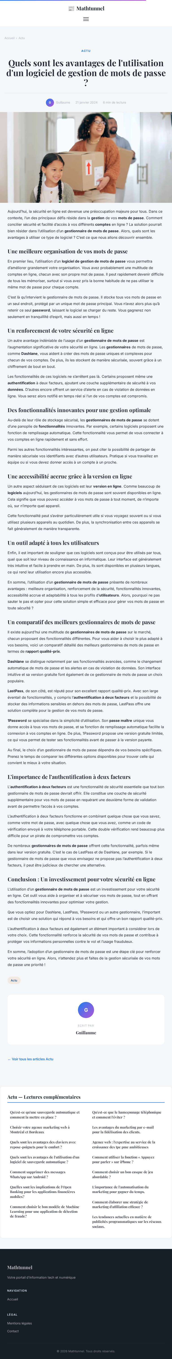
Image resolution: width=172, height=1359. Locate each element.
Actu (22, 38)
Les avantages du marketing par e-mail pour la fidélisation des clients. (123, 1129)
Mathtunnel (86, 8)
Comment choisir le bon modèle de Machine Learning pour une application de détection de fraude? (44, 1211)
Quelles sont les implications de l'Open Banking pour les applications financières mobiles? (42, 1192)
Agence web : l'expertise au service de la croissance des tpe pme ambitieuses (123, 1144)
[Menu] (86, 19)
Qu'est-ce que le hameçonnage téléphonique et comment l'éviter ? (126, 1114)
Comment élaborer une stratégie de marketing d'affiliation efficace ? (120, 1204)
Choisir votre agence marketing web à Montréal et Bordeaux (40, 1129)
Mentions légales (19, 1323)
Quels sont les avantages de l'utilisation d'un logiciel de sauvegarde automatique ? (44, 1159)
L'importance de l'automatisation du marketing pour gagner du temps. (120, 1189)
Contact (13, 1331)
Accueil (9, 38)
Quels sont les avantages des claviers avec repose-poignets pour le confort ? (43, 1144)
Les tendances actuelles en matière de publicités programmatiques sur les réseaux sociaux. (126, 1222)
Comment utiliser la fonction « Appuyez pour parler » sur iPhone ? (123, 1159)
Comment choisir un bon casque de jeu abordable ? (122, 1174)
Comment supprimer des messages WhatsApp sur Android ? (37, 1174)
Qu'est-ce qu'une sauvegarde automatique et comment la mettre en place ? (45, 1114)
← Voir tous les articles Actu (30, 1059)
